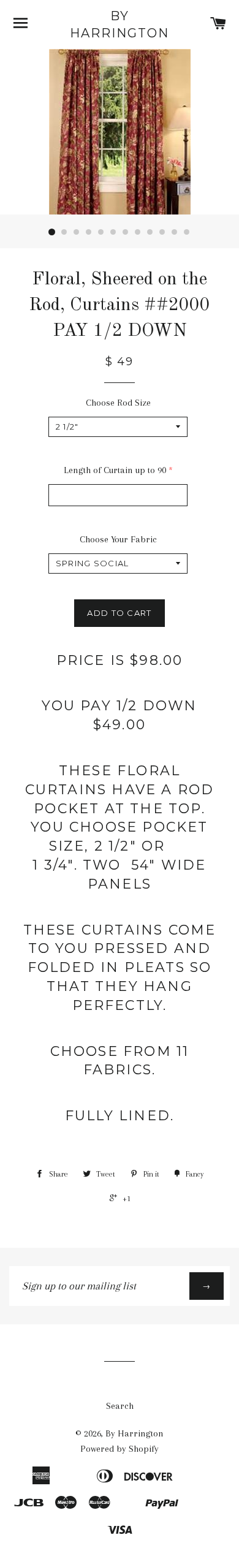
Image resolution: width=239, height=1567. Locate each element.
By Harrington (119, 24)
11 (175, 232)
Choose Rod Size (118, 402)
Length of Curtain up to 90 (115, 470)
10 (162, 232)
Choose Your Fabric (118, 539)
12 (187, 232)
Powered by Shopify (119, 1448)
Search (120, 1405)
